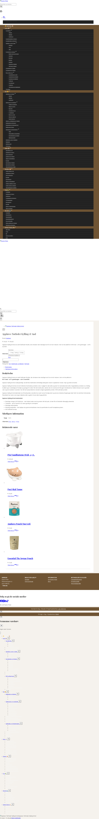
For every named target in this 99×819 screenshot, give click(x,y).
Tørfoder (10, 32)
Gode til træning (12, 118)
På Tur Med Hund (10, 676)
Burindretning (8, 179)
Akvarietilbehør (9, 217)
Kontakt (27, 579)
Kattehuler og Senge (10, 127)
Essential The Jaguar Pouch (20, 558)
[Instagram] (3, 601)
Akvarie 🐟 (5, 790)
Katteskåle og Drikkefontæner (12, 723)
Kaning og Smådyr (9, 235)
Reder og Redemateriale (10, 206)
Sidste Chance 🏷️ (7, 804)
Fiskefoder (8, 212)
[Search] (1, 7)
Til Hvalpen (8, 89)
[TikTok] (7, 601)
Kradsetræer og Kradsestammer (12, 125)
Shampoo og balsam (13, 66)
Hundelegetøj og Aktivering (11, 40)
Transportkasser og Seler (10, 166)
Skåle (10, 131)
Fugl (7, 237)
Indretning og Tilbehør (10, 156)
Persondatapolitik (76, 583)
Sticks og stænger (12, 116)
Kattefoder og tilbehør (17, 364)
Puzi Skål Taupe (15, 489)
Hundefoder (8, 641)
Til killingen (8, 146)
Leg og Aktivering (9, 154)
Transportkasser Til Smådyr (11, 187)
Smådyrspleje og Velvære (11, 185)
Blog (49, 581)
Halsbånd (10, 45)
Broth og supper (12, 114)
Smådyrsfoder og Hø (10, 171)
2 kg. (12, 352)
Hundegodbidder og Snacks (11, 38)
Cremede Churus (12, 110)
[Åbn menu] (1, 318)
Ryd (9, 357)
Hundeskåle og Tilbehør (10, 68)
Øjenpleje (10, 58)
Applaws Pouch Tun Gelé (19, 523)
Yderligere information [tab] (11, 369)
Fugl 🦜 (5, 773)
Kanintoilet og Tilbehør (10, 162)
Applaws (8, 338)
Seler (10, 49)
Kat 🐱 (4, 691)
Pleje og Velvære (9, 208)
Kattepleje (8, 141)
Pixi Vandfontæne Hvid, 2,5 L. (21, 454)
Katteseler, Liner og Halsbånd (11, 139)
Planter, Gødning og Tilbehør (11, 223)
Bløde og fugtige (12, 106)
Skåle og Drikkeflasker (10, 158)
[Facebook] (1, 601)
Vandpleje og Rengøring (10, 225)
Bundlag (7, 160)
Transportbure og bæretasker (14, 87)
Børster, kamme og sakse (14, 53)
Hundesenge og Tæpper (10, 70)
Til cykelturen (11, 83)
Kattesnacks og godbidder (12, 701)
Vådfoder (10, 34)
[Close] (1, 611)
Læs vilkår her (62, 609)
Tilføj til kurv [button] (11, 461)
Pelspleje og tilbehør (13, 64)
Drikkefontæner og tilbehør (14, 135)
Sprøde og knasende (13, 104)
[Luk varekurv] (1, 625)
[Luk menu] (0, 633)
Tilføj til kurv (5, 362)
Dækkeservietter (12, 137)
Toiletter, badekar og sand (11, 183)
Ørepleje (10, 60)
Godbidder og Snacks (10, 152)
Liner (10, 47)
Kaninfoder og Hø (9, 150)
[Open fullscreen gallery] (3, 329)
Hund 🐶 (5, 638)
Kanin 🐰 (5, 739)
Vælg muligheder (16, 818)
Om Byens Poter (52, 579)
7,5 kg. (21, 352)
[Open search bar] (0, 309)
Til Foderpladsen (9, 200)
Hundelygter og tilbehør (13, 76)
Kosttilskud (11, 36)
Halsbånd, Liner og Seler (11, 651)
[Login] (46, 11)
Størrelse (5, 353)
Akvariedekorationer (10, 219)
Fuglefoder (8, 192)
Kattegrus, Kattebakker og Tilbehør (13, 121)
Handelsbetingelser (76, 579)
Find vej (5, 585)
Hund (7, 231)
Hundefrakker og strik (13, 74)
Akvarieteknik (8, 214)
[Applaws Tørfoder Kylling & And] (14, 326)
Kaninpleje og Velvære (10, 164)
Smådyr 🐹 (5, 756)
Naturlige (10, 108)
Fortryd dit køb (29, 581)
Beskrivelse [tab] (8, 367)
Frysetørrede (11, 112)
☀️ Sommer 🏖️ (9, 26)
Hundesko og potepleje (13, 78)
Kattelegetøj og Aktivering (11, 123)
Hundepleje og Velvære (11, 659)
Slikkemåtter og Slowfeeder (14, 133)
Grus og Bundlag (9, 221)
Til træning (11, 85)
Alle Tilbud (8, 229)
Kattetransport (8, 144)
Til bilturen (11, 80)
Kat (6, 233)
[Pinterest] (5, 601)
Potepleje (10, 62)
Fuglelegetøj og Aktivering (11, 198)
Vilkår (57, 614)
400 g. (16, 352)
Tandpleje (11, 55)
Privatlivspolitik (75, 581)
